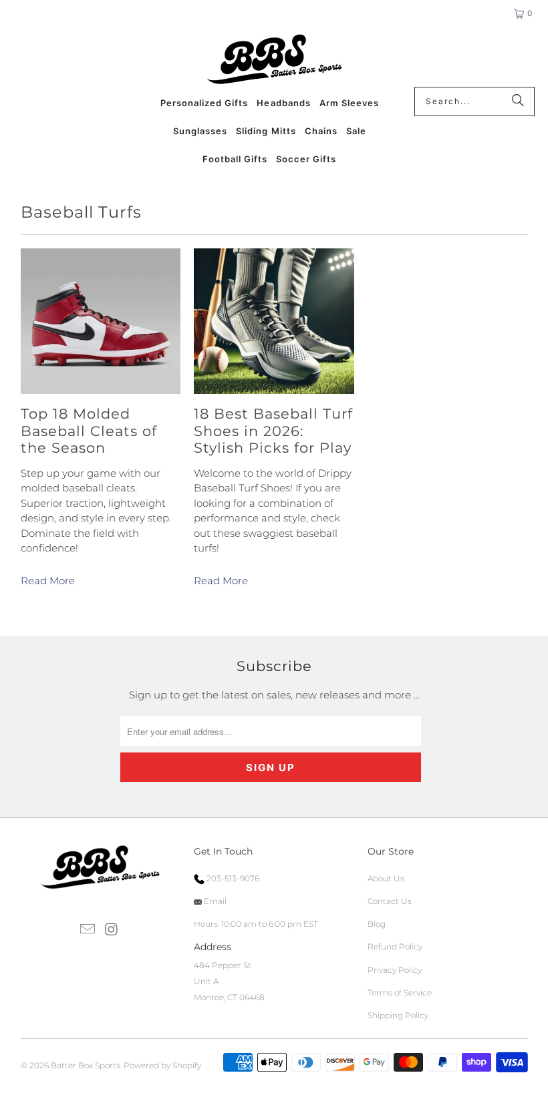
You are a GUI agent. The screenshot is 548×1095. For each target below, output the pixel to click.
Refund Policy (395, 946)
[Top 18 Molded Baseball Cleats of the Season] (101, 321)
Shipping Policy (398, 1015)
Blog (377, 924)
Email (214, 901)
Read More (48, 580)
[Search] (518, 101)
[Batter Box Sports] (274, 60)
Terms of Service (400, 993)
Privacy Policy (395, 970)
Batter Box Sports (85, 1065)
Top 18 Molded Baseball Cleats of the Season (89, 430)
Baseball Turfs (81, 212)
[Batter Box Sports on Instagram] (112, 930)
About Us (386, 878)
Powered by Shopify (162, 1065)
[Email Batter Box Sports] (88, 930)
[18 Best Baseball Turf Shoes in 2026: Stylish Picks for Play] (274, 321)
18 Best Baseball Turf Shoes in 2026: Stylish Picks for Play (273, 430)
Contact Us (390, 901)
